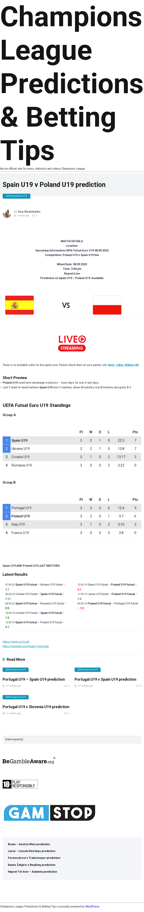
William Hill (132, 365)
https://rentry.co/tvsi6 (16, 641)
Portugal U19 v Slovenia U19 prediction (36, 707)
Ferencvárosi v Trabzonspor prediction (34, 858)
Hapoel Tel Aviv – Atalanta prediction (32, 871)
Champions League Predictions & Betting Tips (72, 83)
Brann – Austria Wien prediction (29, 844)
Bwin (111, 365)
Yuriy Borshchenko (29, 211)
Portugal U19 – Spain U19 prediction (34, 679)
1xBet (119, 365)
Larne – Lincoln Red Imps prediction (31, 851)
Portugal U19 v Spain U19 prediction (105, 679)
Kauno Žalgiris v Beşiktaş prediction (31, 865)
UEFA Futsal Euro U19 (16, 196)
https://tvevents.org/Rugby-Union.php (26, 646)
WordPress (92, 906)
